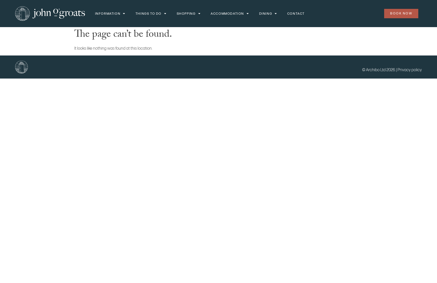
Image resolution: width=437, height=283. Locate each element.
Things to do (149, 14)
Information (108, 14)
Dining (265, 14)
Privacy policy (410, 69)
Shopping (186, 14)
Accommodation (227, 14)
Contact (296, 14)
